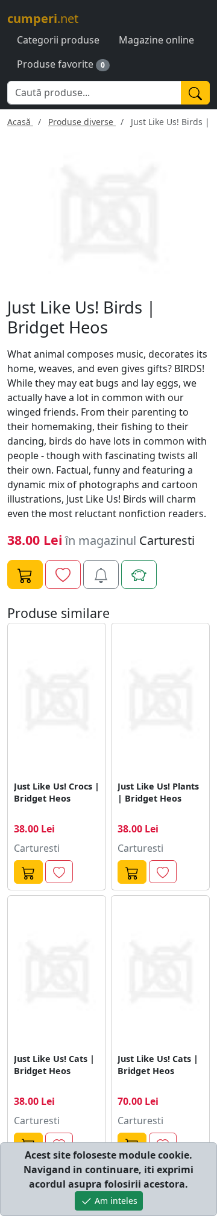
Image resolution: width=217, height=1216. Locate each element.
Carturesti (167, 540)
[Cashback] (139, 574)
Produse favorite (55, 64)
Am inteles (114, 1200)
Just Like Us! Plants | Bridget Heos (158, 792)
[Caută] (195, 93)
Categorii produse (58, 40)
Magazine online (156, 40)
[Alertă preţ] (101, 574)
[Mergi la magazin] (28, 872)
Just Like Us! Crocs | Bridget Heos (56, 792)
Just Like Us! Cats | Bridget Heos (54, 1064)
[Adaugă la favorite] (63, 574)
